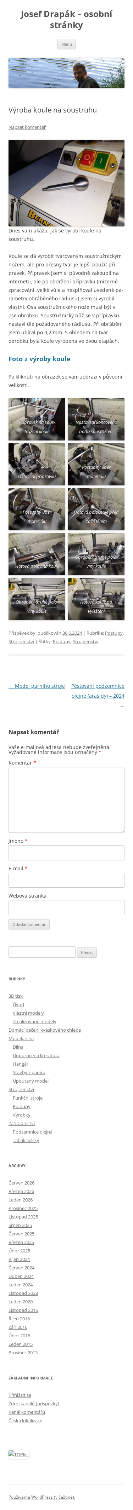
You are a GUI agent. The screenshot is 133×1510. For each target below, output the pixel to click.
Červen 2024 (21, 1267)
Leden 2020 (21, 1301)
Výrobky (22, 1115)
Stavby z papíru (29, 1072)
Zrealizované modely (34, 1021)
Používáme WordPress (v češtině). (42, 1497)
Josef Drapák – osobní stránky (66, 19)
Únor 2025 (19, 1250)
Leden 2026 (21, 1200)
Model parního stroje (37, 685)
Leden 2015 (21, 1344)
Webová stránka (27, 895)
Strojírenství (21, 641)
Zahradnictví (22, 1123)
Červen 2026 (21, 1183)
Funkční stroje (28, 1098)
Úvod (18, 1004)
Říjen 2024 (19, 1259)
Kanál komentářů (27, 1412)
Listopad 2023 (23, 1293)
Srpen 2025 (20, 1225)
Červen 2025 (21, 1234)
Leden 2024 (21, 1284)
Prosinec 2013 (23, 1352)
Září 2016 (18, 1327)
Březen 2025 (21, 1242)
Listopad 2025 (23, 1217)
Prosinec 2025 (23, 1208)
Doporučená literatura (36, 1055)
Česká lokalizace (25, 1420)
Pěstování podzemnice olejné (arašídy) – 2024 (97, 695)
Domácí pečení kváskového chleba (45, 1030)
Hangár (20, 1064)
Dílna (18, 1047)
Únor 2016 (19, 1335)
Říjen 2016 (19, 1318)
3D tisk (16, 996)
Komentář (22, 762)
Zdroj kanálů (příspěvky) (34, 1403)
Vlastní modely (28, 1013)
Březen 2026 (21, 1191)
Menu (66, 44)
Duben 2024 (21, 1276)
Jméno (18, 840)
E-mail (18, 868)
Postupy (114, 633)
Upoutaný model (31, 1081)
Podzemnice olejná (32, 1132)
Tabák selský (26, 1140)
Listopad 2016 (23, 1310)
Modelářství (21, 1038)
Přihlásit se (20, 1395)
